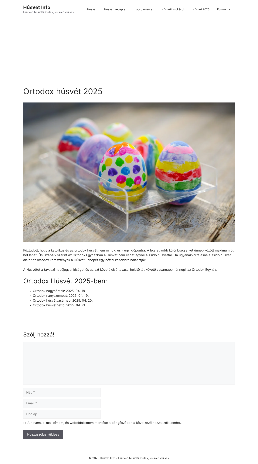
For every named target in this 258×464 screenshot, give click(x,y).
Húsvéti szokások (173, 9)
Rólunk (221, 9)
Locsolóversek (144, 9)
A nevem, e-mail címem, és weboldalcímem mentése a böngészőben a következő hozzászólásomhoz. (104, 423)
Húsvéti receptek (115, 9)
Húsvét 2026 (200, 9)
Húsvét (92, 9)
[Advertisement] (129, 47)
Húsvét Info (36, 7)
